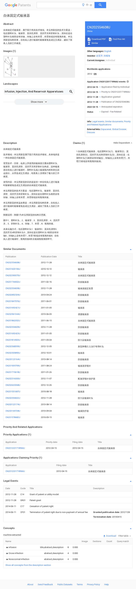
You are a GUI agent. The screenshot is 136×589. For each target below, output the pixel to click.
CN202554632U (12, 398)
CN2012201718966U (15, 448)
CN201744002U (12, 282)
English (107, 51)
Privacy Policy (93, 584)
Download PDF (98, 39)
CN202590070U (12, 275)
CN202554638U (12, 288)
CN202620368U (12, 385)
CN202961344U (12, 314)
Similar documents (114, 121)
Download (111, 536)
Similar (94, 43)
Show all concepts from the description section (28, 565)
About (30, 584)
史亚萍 (99, 56)
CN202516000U (12, 378)
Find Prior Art (118, 39)
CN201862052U (12, 320)
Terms (80, 584)
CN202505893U (12, 353)
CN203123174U (12, 404)
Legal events (98, 121)
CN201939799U (12, 365)
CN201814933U (12, 340)
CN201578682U (12, 417)
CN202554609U (12, 327)
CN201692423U (12, 333)
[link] (10, 547)
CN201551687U (12, 391)
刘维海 (107, 56)
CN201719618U (12, 372)
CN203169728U (12, 411)
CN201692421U (12, 307)
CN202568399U (12, 346)
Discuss (91, 132)
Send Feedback (45, 584)
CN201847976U (12, 301)
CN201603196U (12, 269)
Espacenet (106, 129)
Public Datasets (64, 584)
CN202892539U (12, 295)
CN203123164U (12, 359)
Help (106, 584)
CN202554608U (12, 262)
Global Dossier (119, 129)
